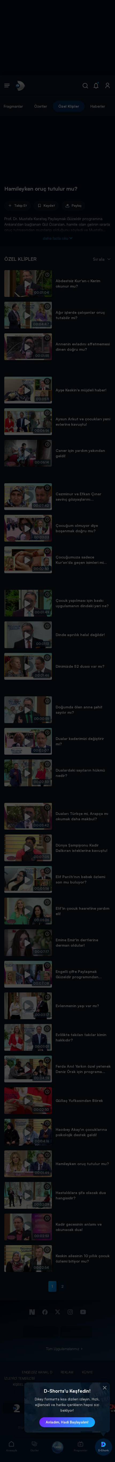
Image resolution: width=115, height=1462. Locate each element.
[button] (104, 1388)
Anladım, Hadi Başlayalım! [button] (67, 1422)
